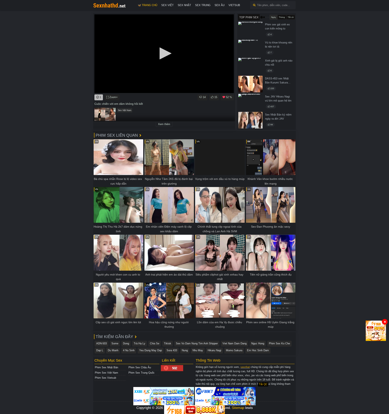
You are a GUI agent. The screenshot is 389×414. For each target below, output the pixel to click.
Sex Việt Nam (124, 110)
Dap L (99, 350)
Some (114, 343)
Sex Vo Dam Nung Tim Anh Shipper (197, 343)
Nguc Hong (257, 343)
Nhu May (197, 350)
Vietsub (234, 5)
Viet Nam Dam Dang (234, 343)
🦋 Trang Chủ (147, 5)
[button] (164, 53)
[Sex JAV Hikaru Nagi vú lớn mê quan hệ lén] (250, 102)
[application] (164, 53)
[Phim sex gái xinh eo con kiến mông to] (250, 30)
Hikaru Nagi (214, 350)
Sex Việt (167, 5)
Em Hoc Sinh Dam (258, 350)
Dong (126, 343)
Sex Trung (203, 5)
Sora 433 (172, 350)
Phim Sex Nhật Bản (106, 367)
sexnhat (245, 367)
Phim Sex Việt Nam (106, 372)
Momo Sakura (234, 350)
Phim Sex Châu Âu (139, 367)
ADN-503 (101, 343)
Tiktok (167, 343)
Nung (185, 350)
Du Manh (113, 350)
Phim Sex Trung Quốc (141, 372)
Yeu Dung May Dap (150, 350)
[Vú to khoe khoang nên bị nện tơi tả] (250, 48)
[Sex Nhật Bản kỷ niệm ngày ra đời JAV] (250, 120)
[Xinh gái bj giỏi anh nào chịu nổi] (250, 66)
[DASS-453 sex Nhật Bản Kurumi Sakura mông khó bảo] (250, 84)
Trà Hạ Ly (139, 343)
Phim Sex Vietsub (105, 377)
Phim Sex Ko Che (279, 343)
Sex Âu (219, 5)
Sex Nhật (184, 5)
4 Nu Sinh (129, 350)
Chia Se (154, 343)
